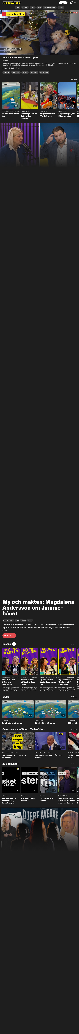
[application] (39, 32)
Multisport (34, 72)
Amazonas (15, 72)
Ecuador (6, 72)
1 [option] (14, 644)
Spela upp (10, 635)
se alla (74, 79)
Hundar (25, 72)
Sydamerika (44, 72)
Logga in (63, 3)
